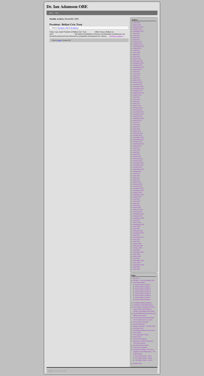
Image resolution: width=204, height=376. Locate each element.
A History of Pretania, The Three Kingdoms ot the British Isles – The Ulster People (144, 352)
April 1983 (136, 269)
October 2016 (137, 44)
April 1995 (136, 254)
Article (59, 40)
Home (51, 13)
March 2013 (137, 131)
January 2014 (137, 110)
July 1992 (136, 258)
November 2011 (138, 165)
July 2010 (136, 199)
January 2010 (137, 212)
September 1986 (138, 265)
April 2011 (136, 180)
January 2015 (137, 84)
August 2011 (137, 171)
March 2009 (137, 222)
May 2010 (136, 203)
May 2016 (136, 54)
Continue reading (116, 36)
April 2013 (136, 129)
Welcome (136, 278)
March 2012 (137, 156)
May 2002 (136, 235)
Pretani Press (137, 363)
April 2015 (136, 78)
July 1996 (136, 250)
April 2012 (136, 154)
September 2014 (138, 93)
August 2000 (137, 243)
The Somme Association (141, 322)
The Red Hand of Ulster (140, 345)
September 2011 (138, 169)
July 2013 (136, 122)
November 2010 (138, 190)
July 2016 (136, 50)
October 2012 (137, 142)
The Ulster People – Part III (143, 360)
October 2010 (137, 192)
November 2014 (138, 88)
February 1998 (138, 246)
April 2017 (136, 40)
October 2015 (137, 65)
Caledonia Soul (138, 328)
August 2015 (137, 69)
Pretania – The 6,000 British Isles (143, 280)
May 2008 (136, 229)
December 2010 (138, 188)
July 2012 (136, 148)
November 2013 (138, 114)
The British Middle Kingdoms (142, 303)
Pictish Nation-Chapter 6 (143, 295)
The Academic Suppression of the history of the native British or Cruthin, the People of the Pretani (144, 309)
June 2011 (136, 175)
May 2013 (136, 127)
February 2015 (138, 82)
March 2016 (137, 59)
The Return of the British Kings (143, 305)
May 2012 (136, 152)
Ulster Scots (137, 337)
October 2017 (137, 29)
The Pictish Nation (139, 282)
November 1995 (138, 252)
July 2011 (136, 173)
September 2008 (138, 224)
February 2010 (138, 209)
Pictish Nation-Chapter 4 (143, 291)
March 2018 (137, 25)
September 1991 (138, 260)
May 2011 (136, 178)
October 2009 (137, 216)
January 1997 (137, 248)
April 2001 (136, 241)
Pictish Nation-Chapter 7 (143, 297)
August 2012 (137, 146)
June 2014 (136, 99)
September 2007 (138, 233)
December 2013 (138, 112)
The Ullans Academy (140, 339)
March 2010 (137, 207)
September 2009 (138, 218)
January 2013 (137, 135)
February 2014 (138, 108)
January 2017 (137, 42)
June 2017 (136, 35)
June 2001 (136, 239)
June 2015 (136, 74)
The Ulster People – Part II (143, 358)
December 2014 (138, 86)
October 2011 (137, 167)
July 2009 (136, 220)
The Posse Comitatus (140, 347)
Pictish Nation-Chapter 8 (143, 299)
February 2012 (138, 159)
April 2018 (136, 23)
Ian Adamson (74, 28)
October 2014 (137, 91)
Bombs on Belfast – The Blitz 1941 (144, 326)
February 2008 (138, 231)
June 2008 (136, 226)
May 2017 (136, 37)
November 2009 (138, 214)
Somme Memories (139, 324)
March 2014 (137, 105)
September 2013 (138, 118)
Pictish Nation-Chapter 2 (143, 287)
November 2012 (138, 139)
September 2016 (138, 46)
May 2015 (136, 76)
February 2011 (138, 184)
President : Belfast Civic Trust (65, 24)
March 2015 (137, 80)
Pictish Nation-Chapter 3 (143, 289)
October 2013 (137, 116)
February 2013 (138, 133)
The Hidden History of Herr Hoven (144, 330)
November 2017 (138, 27)
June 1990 (136, 263)
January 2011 (137, 186)
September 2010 (138, 195)
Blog (56, 13)
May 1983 (136, 267)
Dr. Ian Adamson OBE (67, 6)
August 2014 (137, 95)
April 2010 (136, 205)
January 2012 (137, 161)
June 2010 (136, 201)
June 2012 (136, 150)
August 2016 (137, 48)
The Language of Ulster (140, 335)
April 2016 (136, 57)
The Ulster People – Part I (143, 356)
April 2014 (136, 103)
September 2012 (138, 144)
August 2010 (137, 197)
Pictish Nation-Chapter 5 (143, 293)
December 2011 (138, 163)
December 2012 (138, 137)
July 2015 (136, 71)
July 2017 (136, 33)
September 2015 (138, 67)
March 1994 (137, 256)
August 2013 (137, 120)
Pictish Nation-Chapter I (142, 285)
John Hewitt (137, 332)
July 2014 (136, 97)
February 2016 (138, 61)
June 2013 (136, 125)
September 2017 (138, 31)
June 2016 (136, 52)
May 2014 (136, 101)
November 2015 (138, 63)
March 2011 (137, 182)
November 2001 (138, 237)
